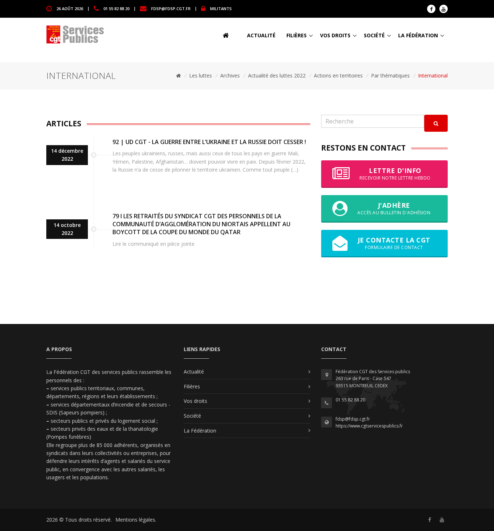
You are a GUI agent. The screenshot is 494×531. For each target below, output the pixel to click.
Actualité (261, 35)
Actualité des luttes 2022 (277, 75)
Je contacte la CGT (394, 243)
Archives (230, 75)
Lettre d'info (395, 173)
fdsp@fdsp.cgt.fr (171, 8)
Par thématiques (390, 75)
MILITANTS (221, 8)
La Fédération (418, 35)
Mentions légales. (135, 519)
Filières (296, 35)
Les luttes (200, 75)
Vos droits (335, 35)
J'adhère (393, 208)
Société (374, 35)
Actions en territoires (338, 75)
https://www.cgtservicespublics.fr (369, 426)
